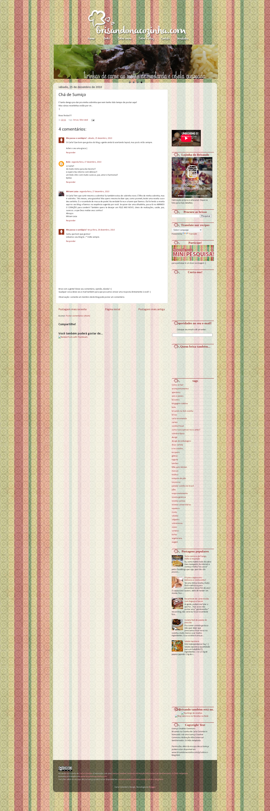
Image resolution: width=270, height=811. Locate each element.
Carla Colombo (85, 774)
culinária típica (178, 434)
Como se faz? (177, 385)
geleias (175, 456)
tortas (174, 535)
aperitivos (176, 393)
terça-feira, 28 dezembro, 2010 (101, 230)
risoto (174, 512)
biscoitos (176, 400)
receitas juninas (178, 501)
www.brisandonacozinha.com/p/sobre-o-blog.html (140, 779)
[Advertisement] (195, 104)
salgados (176, 520)
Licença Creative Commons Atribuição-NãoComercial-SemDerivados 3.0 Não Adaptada (150, 774)
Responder (71, 153)
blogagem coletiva (180, 404)
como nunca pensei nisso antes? (186, 430)
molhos (175, 475)
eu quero (176, 452)
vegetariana (177, 538)
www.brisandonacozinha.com (94, 777)
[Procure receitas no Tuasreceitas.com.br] (191, 713)
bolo (174, 407)
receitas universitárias (181, 505)
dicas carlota (177, 445)
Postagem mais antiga (151, 309)
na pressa (176, 482)
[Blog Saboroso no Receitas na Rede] (191, 716)
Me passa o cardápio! (76, 138)
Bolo (68, 162)
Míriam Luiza (72, 192)
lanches (175, 463)
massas (175, 471)
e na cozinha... (178, 449)
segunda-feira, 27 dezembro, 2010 (86, 162)
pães (174, 490)
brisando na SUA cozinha (182, 411)
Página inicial (112, 309)
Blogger (152, 787)
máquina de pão (179, 479)
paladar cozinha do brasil (183, 486)
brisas (76, 120)
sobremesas (177, 523)
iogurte (175, 460)
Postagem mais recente (72, 309)
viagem (175, 542)
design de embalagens (181, 441)
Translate (193, 234)
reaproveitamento (180, 494)
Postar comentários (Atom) (78, 316)
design (174, 437)
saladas (175, 516)
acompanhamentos (180, 389)
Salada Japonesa (192, 641)
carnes (175, 422)
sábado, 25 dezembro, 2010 (100, 138)
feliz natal (84, 120)
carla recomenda (179, 419)
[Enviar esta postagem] (92, 120)
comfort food (178, 426)
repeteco (176, 509)
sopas (174, 527)
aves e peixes (177, 396)
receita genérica (179, 497)
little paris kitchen (179, 467)
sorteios (175, 531)
